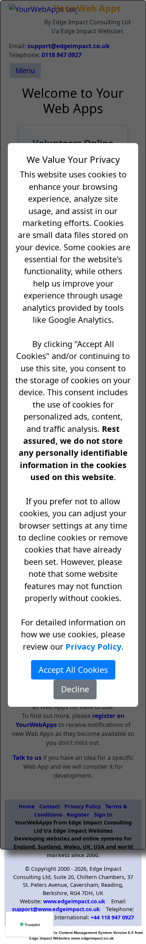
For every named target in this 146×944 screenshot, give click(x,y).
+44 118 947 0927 (112, 917)
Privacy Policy (93, 646)
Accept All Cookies (73, 669)
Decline (75, 689)
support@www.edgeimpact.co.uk (56, 909)
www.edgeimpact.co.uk (74, 901)
